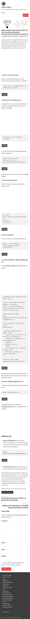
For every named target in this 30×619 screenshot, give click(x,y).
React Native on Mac (7, 594)
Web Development (7, 605)
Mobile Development (7, 587)
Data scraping (6, 584)
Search (3, 12)
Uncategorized (6, 603)
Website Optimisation (8, 607)
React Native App (7, 592)
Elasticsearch (6, 585)
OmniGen (17, 488)
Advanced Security (7, 575)
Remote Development (8, 596)
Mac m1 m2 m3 (10, 488)
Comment (4, 521)
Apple (4, 578)
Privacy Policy (6, 612)
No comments (22, 36)
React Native (6, 591)
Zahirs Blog (6, 7)
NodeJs (4, 589)
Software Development (8, 598)
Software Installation (7, 600)
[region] (15, 61)
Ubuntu (4, 601)
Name (3, 542)
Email (3, 549)
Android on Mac (6, 577)
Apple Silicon (6, 580)
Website (3, 556)
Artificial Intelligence (7, 492)
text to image (23, 488)
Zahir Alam (15, 36)
